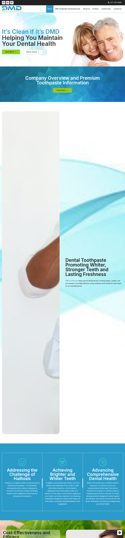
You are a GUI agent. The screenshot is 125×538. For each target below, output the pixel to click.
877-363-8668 (115, 2)
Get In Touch (31, 52)
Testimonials (106, 9)
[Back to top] (119, 532)
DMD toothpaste (71, 281)
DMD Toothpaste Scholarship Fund (67, 9)
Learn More (61, 90)
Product (95, 9)
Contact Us (118, 9)
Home (50, 9)
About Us (86, 9)
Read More (9, 52)
